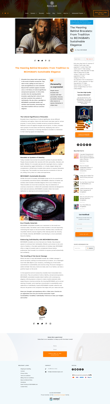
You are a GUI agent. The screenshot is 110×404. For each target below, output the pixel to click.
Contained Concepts (59, 395)
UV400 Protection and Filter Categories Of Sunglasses (86, 190)
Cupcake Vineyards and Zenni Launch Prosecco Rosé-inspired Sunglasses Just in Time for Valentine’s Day (87, 158)
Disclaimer (23, 382)
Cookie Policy (24, 386)
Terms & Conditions (25, 375)
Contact (23, 371)
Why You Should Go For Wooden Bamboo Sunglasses (86, 198)
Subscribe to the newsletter (55, 354)
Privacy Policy (24, 373)
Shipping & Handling (26, 369)
